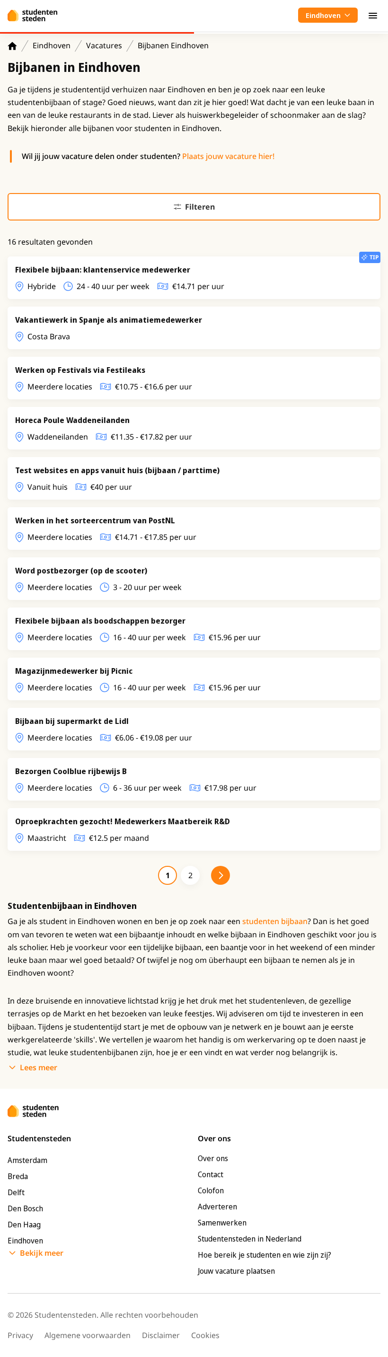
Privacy (20, 1335)
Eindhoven (52, 45)
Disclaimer (161, 1335)
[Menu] (372, 15)
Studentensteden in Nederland (249, 1239)
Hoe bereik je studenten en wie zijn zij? (264, 1255)
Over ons (213, 1158)
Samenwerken (222, 1222)
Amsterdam (27, 1160)
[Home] (12, 46)
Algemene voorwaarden (87, 1335)
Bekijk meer (41, 1253)
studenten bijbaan (275, 921)
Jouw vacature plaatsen (236, 1271)
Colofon (211, 1190)
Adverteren (217, 1206)
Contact (210, 1174)
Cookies (205, 1335)
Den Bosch (25, 1208)
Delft (16, 1192)
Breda (18, 1176)
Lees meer (38, 1067)
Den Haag (24, 1224)
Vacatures (104, 45)
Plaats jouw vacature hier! (228, 156)
